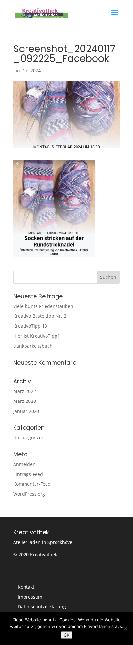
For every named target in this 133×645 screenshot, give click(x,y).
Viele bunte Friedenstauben (43, 306)
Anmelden (24, 464)
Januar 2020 (26, 411)
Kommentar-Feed (32, 484)
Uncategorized (29, 438)
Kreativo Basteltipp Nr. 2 (39, 316)
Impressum (30, 597)
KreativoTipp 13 (30, 326)
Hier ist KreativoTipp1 (36, 336)
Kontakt (26, 587)
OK (67, 635)
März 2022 (24, 391)
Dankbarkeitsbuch (33, 346)
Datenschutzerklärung (42, 607)
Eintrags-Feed (28, 474)
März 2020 (24, 401)
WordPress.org (29, 494)
